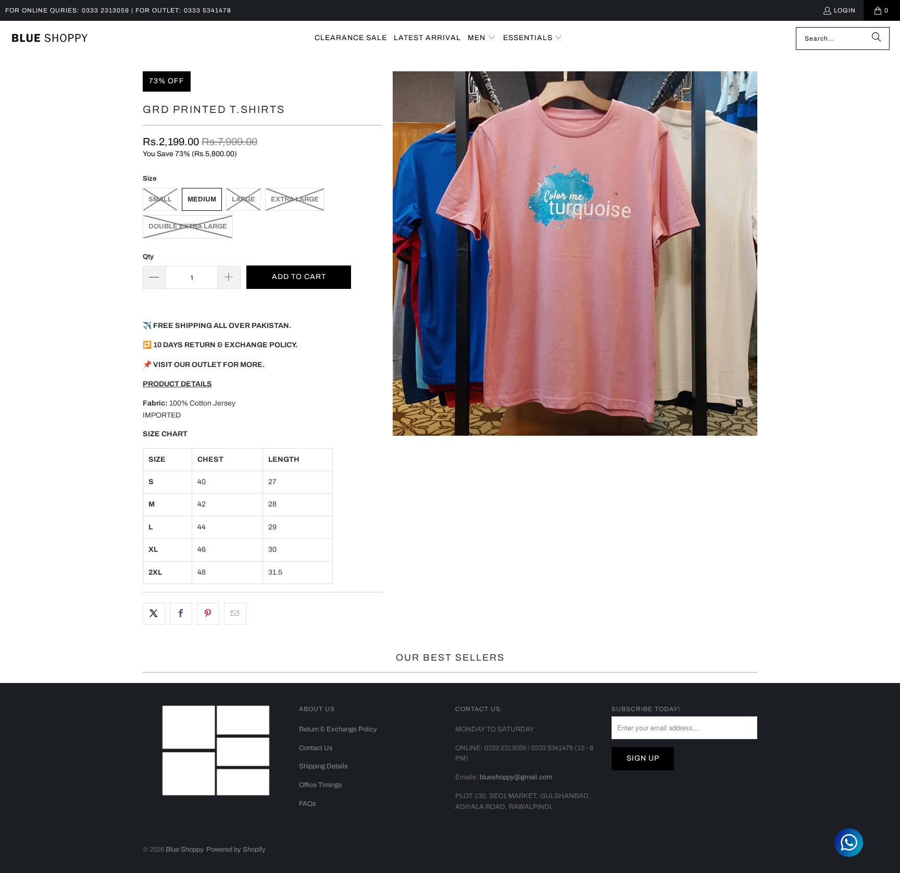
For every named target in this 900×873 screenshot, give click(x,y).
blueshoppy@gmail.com (516, 777)
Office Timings (320, 785)
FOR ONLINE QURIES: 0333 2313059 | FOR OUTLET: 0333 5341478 (118, 10)
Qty (148, 256)
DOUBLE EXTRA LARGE (187, 226)
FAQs (307, 803)
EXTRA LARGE (295, 199)
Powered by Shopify (236, 849)
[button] (482, 38)
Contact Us (316, 748)
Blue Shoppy (184, 849)
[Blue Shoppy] (49, 38)
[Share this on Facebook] (181, 614)
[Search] (877, 38)
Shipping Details (323, 766)
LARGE (243, 199)
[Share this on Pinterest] (208, 614)
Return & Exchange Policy (338, 729)
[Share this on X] (154, 614)
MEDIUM (202, 199)
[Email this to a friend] (235, 614)
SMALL (160, 199)
